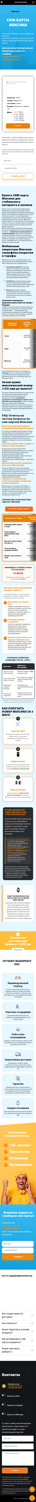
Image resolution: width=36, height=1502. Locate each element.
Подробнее (18, 950)
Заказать (18, 126)
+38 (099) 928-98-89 (10, 57)
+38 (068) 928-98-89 (10, 60)
